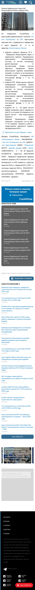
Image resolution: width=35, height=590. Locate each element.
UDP (21, 39)
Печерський (28, 145)
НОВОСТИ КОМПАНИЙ (10, 283)
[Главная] (11, 2)
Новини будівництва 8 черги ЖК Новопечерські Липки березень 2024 (16, 223)
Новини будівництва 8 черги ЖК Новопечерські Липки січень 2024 (16, 241)
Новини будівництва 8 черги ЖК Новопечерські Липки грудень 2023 (17, 250)
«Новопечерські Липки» (18, 48)
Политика (6, 529)
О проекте (6, 525)
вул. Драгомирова (9, 145)
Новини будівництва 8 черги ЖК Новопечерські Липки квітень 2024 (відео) (17, 212)
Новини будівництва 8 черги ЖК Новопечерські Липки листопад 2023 (16, 259)
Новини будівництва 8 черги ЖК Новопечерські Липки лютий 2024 (16, 233)
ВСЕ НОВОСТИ (17, 437)
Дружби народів (15, 148)
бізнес (30, 148)
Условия (6, 533)
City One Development (10, 142)
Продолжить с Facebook (23, 278)
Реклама (6, 521)
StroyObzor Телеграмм (12, 568)
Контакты (6, 517)
